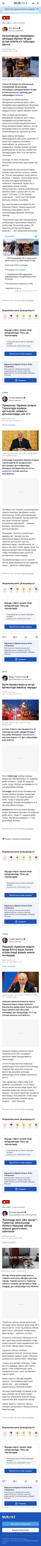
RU (33, 3)
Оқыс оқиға (6, 23)
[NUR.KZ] (20, 3)
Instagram (22, 380)
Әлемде (5, 392)
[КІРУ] (38, 3)
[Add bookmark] (37, 637)
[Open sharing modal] (26, 637)
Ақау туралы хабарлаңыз (20, 1524)
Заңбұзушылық (18, 23)
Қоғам (4, 672)
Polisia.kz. (18, 95)
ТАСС (31, 1012)
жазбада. (28, 1333)
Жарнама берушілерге (20, 1530)
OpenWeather (28, 735)
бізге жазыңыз (28, 300)
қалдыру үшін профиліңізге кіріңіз (19, 345)
